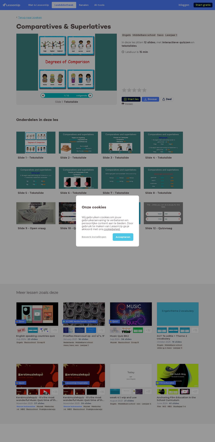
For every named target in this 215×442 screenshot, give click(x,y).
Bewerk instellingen (94, 236)
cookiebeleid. (112, 229)
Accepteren (123, 237)
